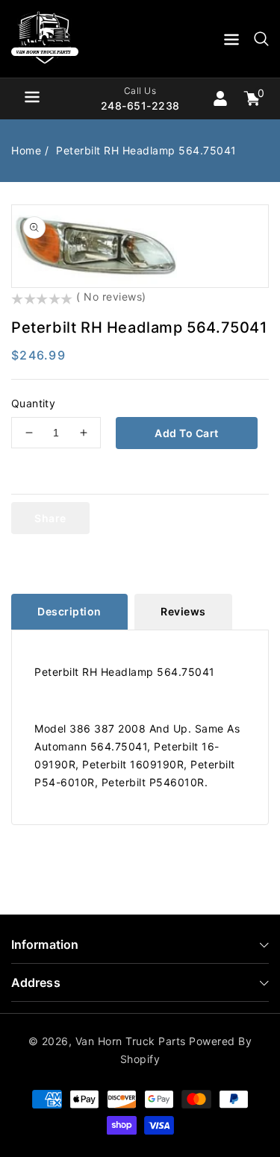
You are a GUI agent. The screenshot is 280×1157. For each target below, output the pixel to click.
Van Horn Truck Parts (130, 1041)
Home (26, 150)
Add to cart (187, 433)
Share (50, 518)
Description (69, 611)
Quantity (33, 403)
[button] (231, 42)
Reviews (183, 611)
